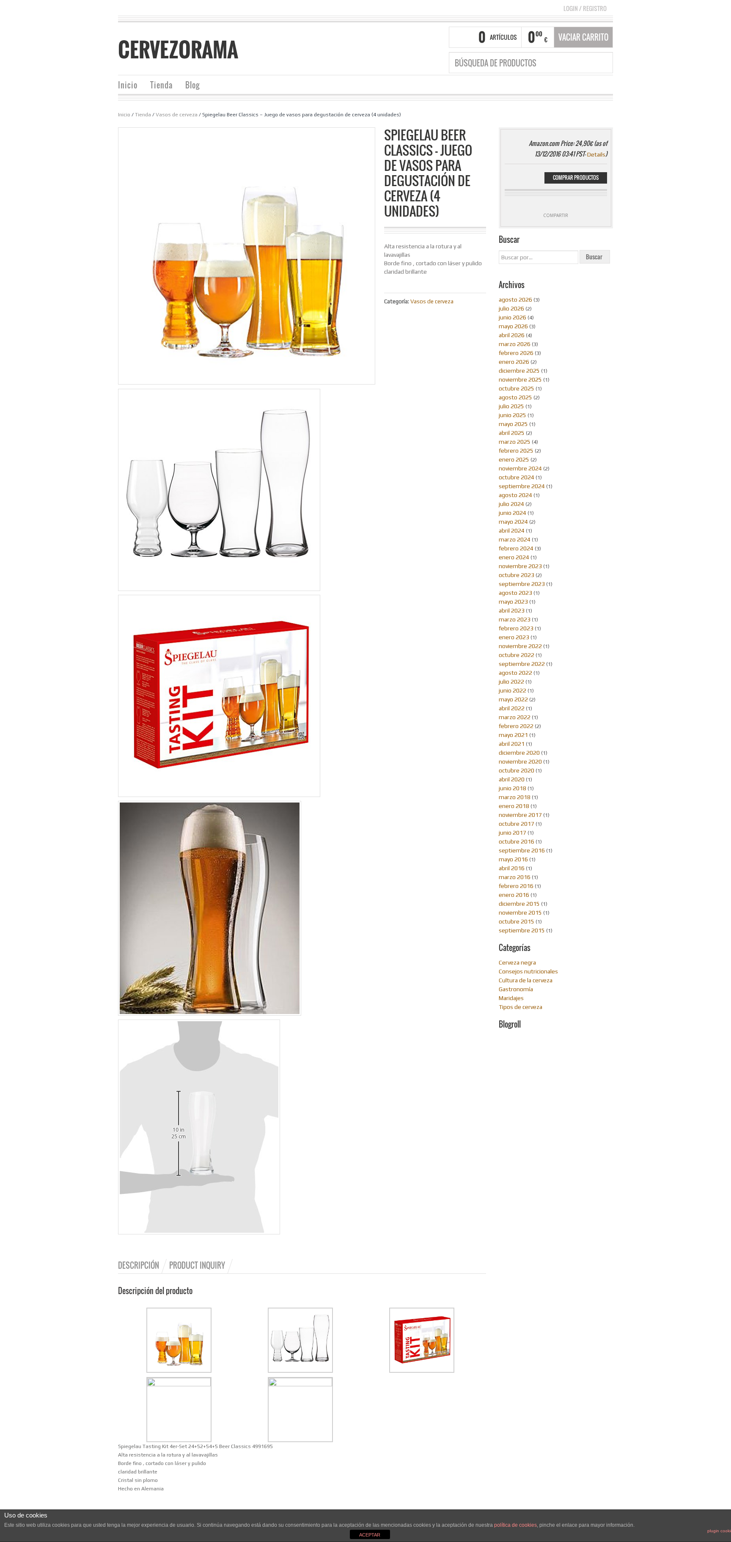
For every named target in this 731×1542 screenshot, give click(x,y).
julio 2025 (511, 406)
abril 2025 (512, 432)
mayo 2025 (513, 424)
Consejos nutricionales (528, 971)
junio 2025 (512, 415)
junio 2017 (512, 832)
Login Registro (585, 8)
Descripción (138, 1265)
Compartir (555, 215)
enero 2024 (514, 557)
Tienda (161, 85)
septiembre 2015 (522, 930)
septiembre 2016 (522, 850)
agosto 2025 (515, 397)
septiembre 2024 (522, 486)
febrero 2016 (516, 885)
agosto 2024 (515, 495)
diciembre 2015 (519, 903)
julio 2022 (511, 681)
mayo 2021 (513, 734)
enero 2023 (514, 637)
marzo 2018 (514, 797)
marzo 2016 (514, 877)
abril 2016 (512, 868)
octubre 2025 (516, 388)
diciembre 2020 (519, 752)
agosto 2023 (515, 592)
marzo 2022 (514, 717)
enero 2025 (514, 459)
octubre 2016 (516, 841)
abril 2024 (512, 530)
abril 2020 (512, 779)
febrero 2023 (516, 628)
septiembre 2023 (522, 583)
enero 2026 (514, 361)
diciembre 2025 (519, 370)
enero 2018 (514, 806)
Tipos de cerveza (520, 1006)
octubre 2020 (516, 770)
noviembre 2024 (520, 468)
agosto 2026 (515, 299)
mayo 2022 (513, 699)
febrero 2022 (516, 726)
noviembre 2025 (520, 379)
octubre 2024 (516, 477)
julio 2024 (511, 503)
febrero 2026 (516, 352)
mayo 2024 (513, 521)
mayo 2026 (513, 326)
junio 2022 (512, 690)
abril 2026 (512, 335)
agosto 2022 (515, 672)
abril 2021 (512, 743)
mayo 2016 (513, 859)
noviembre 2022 (520, 646)
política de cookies (515, 1525)
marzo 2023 (514, 619)
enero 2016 (514, 894)
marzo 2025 (514, 441)
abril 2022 (512, 708)
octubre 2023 (516, 575)
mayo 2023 (513, 601)
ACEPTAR (369, 1534)
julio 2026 (511, 308)
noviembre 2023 (520, 566)
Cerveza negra (517, 962)
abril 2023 (512, 610)
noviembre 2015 (520, 912)
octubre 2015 (516, 921)
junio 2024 (512, 512)
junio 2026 (512, 317)
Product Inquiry (197, 1265)
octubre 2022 (516, 654)
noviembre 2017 (520, 814)
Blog (192, 85)
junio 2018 (512, 788)
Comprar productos (576, 177)
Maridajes (511, 998)
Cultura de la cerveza (525, 980)
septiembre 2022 (522, 663)
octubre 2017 (516, 823)
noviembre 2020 (520, 761)
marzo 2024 (514, 539)
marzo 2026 (514, 344)
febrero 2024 (516, 548)
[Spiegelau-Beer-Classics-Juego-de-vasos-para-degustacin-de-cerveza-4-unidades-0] (246, 255)
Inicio (127, 85)
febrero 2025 (516, 450)
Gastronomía (516, 989)
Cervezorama (178, 49)
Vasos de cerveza (177, 115)
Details (596, 154)
